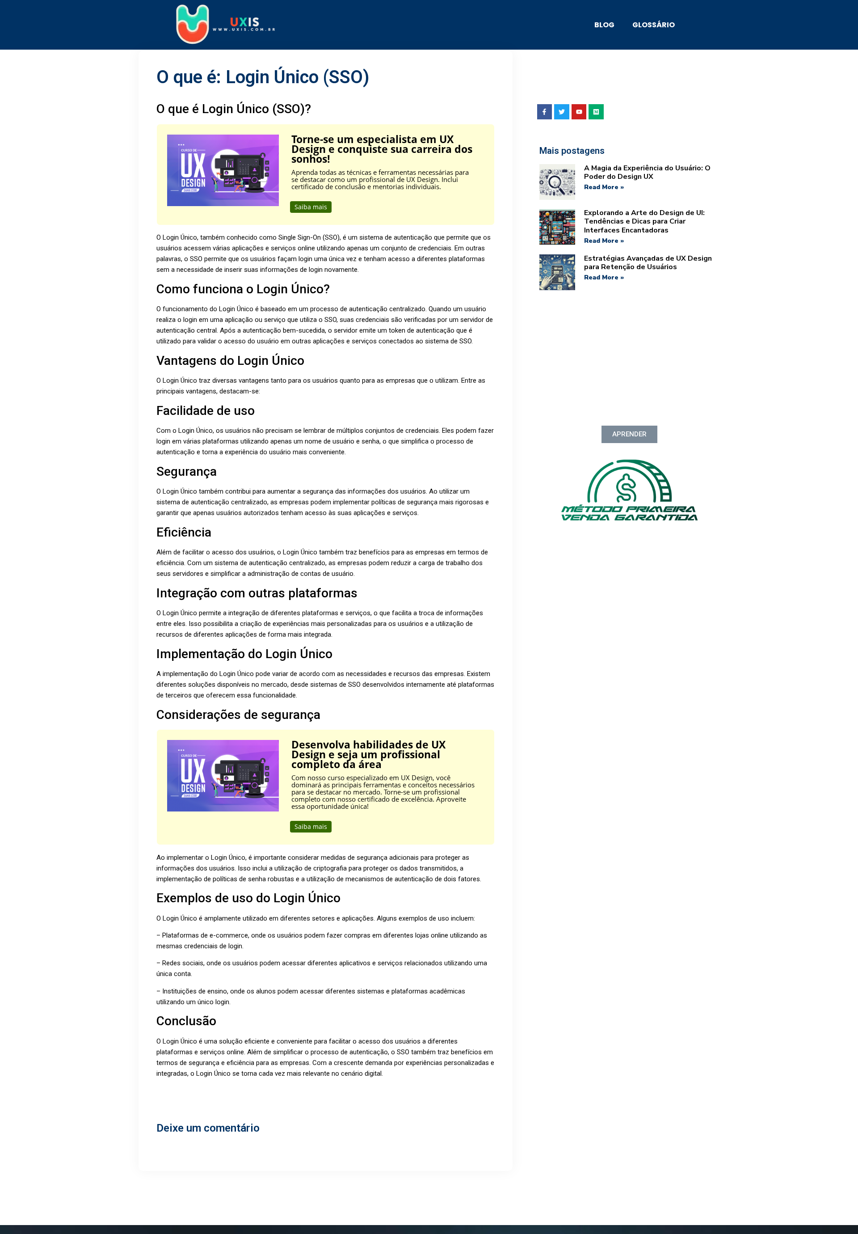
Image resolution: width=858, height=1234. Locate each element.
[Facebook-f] (544, 111)
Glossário (653, 25)
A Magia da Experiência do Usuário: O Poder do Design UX (647, 172)
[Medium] (596, 111)
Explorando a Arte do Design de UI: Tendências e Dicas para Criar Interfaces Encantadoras (644, 221)
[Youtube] (579, 111)
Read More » (604, 187)
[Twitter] (561, 111)
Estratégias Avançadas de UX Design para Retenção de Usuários (648, 263)
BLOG (604, 25)
